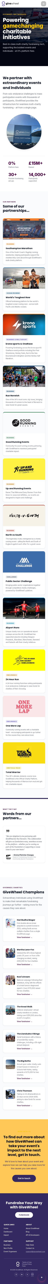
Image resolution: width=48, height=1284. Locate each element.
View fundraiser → (24, 937)
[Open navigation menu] (43, 3)
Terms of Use (27, 1262)
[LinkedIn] (22, 1274)
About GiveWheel (32, 1228)
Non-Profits (8, 1248)
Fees (24, 1266)
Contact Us (30, 1248)
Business (7, 1245)
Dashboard (8, 1232)
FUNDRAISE (24, 1215)
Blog (27, 1232)
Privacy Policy (27, 1264)
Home (6, 1228)
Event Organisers (10, 1251)
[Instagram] (16, 1274)
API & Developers (32, 1235)
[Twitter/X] (27, 1274)
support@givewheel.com (35, 1251)
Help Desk (30, 1245)
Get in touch (24, 1178)
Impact (6, 1235)
